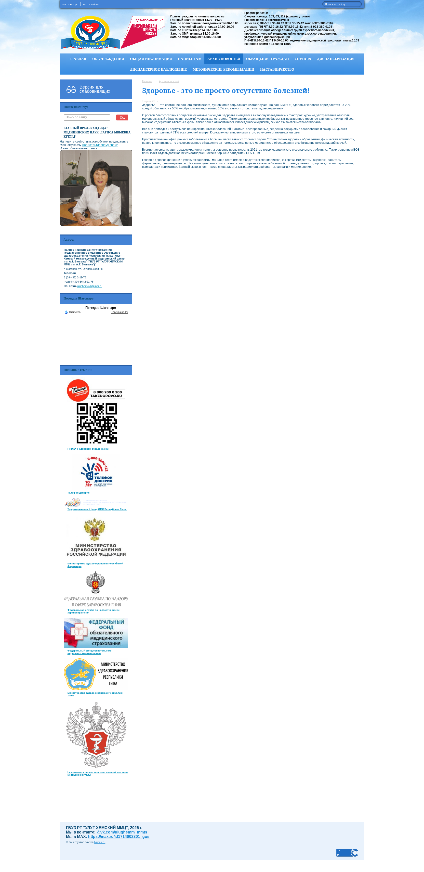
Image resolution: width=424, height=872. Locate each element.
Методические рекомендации (223, 69)
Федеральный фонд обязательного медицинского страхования (89, 652)
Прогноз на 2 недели (123, 312)
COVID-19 (303, 58)
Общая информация (151, 58)
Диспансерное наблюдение (158, 69)
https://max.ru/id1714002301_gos (118, 836)
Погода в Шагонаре (100, 308)
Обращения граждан (267, 58)
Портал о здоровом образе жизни (87, 448)
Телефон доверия (78, 492)
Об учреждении (108, 58)
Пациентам (189, 58)
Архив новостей (223, 58)
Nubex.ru (99, 842)
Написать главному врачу (100, 145)
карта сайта (90, 4)
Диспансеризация (336, 58)
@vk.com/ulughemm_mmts (121, 832)
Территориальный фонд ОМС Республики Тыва (97, 509)
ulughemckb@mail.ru (89, 286)
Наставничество (277, 69)
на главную (70, 4)
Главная (77, 58)
